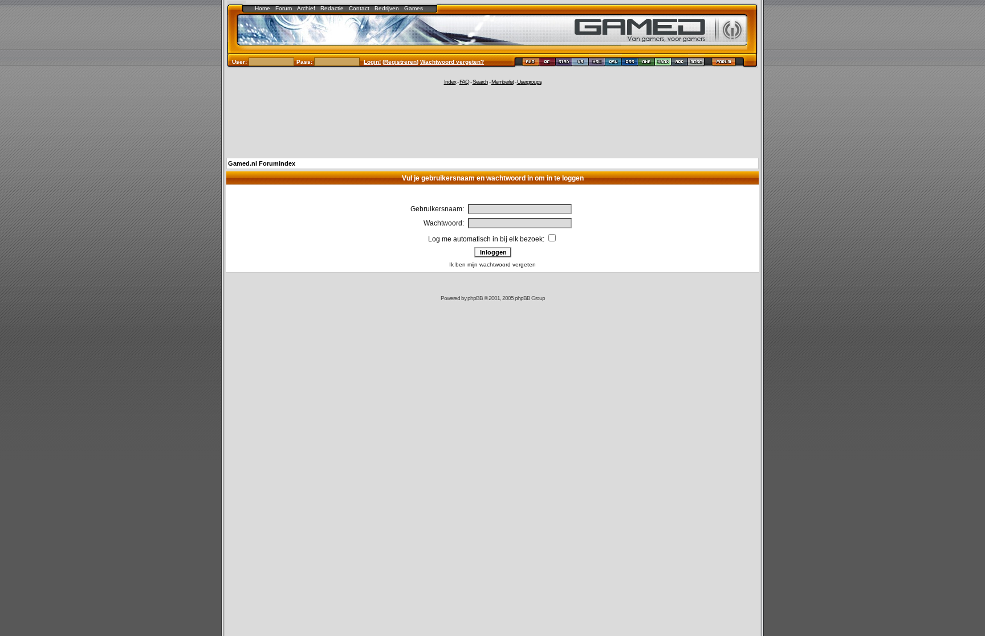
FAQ (464, 82)
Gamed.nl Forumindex (261, 163)
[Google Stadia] (564, 63)
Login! (372, 62)
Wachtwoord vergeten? (452, 62)
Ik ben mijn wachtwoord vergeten (492, 264)
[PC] (547, 63)
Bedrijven (387, 8)
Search (480, 82)
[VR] (580, 63)
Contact (359, 8)
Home (262, 8)
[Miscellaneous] (696, 63)
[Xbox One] (646, 63)
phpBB (475, 298)
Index (450, 82)
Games (413, 8)
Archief (306, 8)
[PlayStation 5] (630, 63)
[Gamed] (530, 63)
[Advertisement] (492, 120)
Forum (283, 8)
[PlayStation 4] (613, 63)
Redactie (332, 8)
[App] (679, 63)
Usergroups (529, 82)
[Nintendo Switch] (597, 63)
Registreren (400, 62)
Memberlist (502, 82)
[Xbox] (663, 63)
